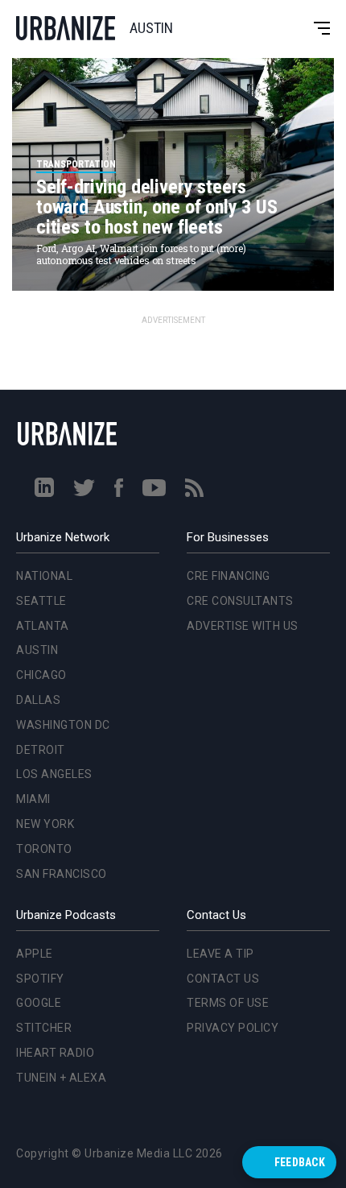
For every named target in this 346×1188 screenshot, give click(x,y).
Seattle (38, 410)
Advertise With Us (243, 625)
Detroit (37, 559)
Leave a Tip (220, 953)
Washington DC (60, 534)
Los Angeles (51, 584)
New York (42, 633)
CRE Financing (228, 575)
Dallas (35, 509)
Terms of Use (228, 1002)
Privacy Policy (232, 1027)
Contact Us (223, 978)
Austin (34, 460)
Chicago (38, 484)
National (41, 385)
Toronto (41, 658)
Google (38, 1002)
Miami (30, 608)
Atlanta (39, 435)
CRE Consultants (240, 600)
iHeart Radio (55, 1052)
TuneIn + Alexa (61, 1077)
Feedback (299, 1162)
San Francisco (58, 683)
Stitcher (44, 1027)
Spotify (40, 978)
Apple (34, 953)
